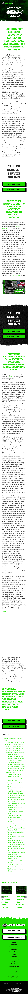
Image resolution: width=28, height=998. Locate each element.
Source (4, 611)
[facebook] (12, 969)
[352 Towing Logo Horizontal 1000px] (14, 921)
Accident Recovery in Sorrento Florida (12, 739)
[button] (2, 896)
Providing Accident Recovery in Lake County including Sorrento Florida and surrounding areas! (15, 757)
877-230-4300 (15, 275)
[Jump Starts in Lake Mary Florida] (21, 890)
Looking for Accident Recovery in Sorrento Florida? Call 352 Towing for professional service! (14, 744)
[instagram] (16, 969)
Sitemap (10, 974)
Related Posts (10, 772)
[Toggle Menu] (24, 3)
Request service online (12, 703)
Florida (10, 377)
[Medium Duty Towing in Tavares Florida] (6, 890)
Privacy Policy (16, 974)
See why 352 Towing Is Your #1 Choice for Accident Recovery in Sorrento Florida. (15, 750)
